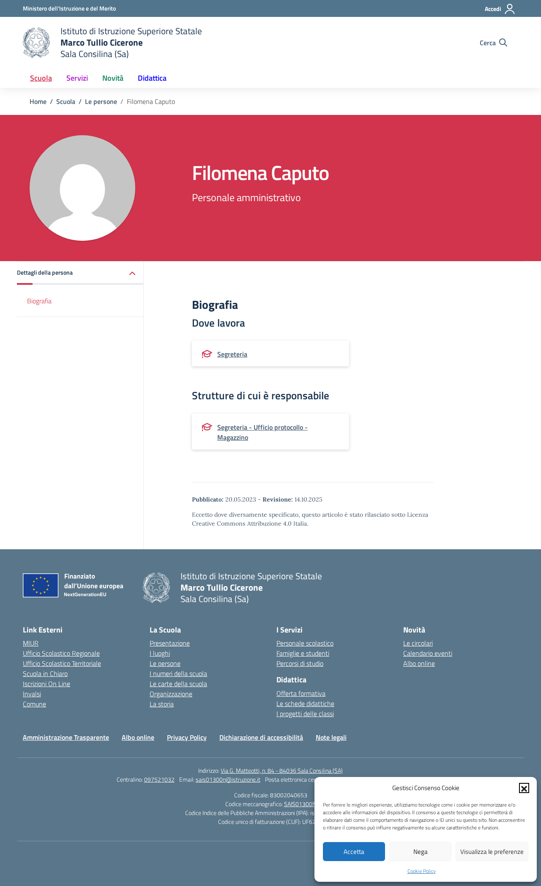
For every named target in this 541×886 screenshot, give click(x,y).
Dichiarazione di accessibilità (261, 737)
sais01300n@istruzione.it (228, 779)
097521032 (159, 779)
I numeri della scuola (178, 673)
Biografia (39, 301)
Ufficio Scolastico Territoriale (62, 663)
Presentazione (170, 643)
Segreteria (232, 354)
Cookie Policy (421, 871)
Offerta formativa (300, 693)
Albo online (419, 663)
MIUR (30, 643)
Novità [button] (112, 78)
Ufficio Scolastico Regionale (61, 653)
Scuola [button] (41, 78)
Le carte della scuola (178, 684)
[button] (524, 788)
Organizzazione (171, 694)
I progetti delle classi (305, 714)
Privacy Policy (187, 737)
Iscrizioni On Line (46, 684)
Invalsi (32, 694)
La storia (162, 704)
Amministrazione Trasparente (66, 737)
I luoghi (160, 653)
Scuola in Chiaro (45, 673)
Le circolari (418, 643)
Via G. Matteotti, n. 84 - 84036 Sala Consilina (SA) (282, 770)
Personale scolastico (304, 643)
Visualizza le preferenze (492, 851)
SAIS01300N (300, 803)
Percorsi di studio (299, 663)
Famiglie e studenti (302, 653)
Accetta (354, 851)
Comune (34, 704)
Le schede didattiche (305, 703)
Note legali (331, 737)
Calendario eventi (427, 653)
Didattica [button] (152, 78)
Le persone (165, 663)
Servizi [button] (77, 78)
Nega (420, 851)
